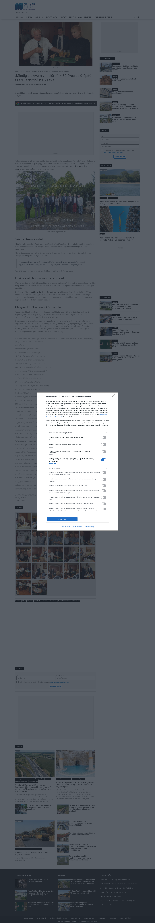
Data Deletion (65, 526)
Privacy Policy (89, 526)
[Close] (114, 396)
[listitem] (77, 433)
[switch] (103, 437)
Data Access (77, 526)
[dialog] (77, 461)
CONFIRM (62, 519)
